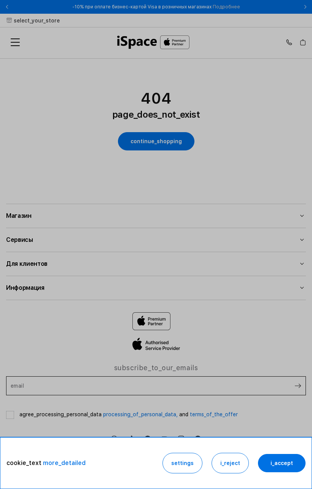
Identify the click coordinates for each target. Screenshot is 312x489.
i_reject (230, 463)
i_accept (282, 463)
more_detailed (64, 463)
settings (182, 463)
